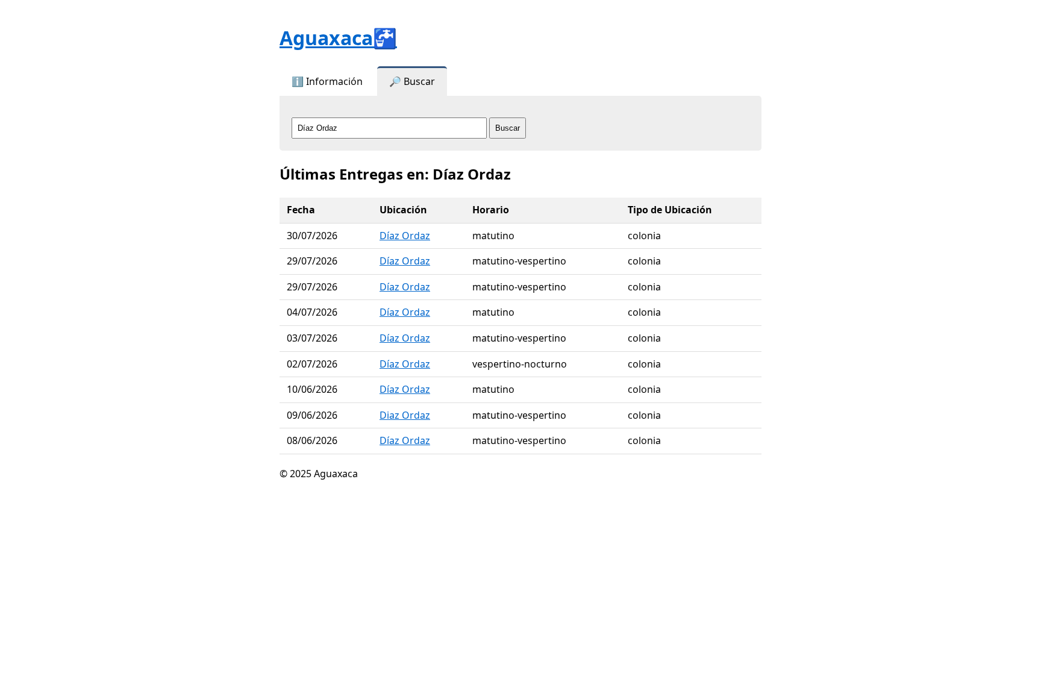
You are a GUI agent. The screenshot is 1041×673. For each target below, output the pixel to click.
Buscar (507, 128)
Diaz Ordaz (405, 415)
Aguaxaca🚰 (338, 38)
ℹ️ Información (327, 81)
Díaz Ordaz (405, 235)
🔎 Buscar (412, 81)
